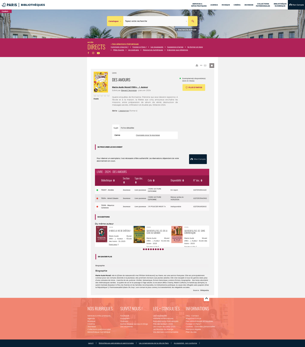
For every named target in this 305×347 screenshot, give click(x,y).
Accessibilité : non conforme (185, 343)
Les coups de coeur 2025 (164, 326)
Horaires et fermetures (163, 318)
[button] (296, 5)
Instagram (125, 318)
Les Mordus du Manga (163, 329)
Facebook (124, 316)
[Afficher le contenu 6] (153, 249)
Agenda (91, 318)
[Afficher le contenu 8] (158, 249)
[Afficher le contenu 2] (144, 249)
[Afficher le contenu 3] (146, 249)
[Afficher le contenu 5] (151, 249)
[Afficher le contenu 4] (148, 249)
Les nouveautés (160, 316)
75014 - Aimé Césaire (109, 198)
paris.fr (91, 343)
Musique (91, 321)
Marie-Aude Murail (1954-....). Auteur (130, 87)
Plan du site (191, 332)
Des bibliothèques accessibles (199, 321)
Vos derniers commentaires (165, 332)
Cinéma (91, 324)
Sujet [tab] (116, 128)
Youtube (124, 321)
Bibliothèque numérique (98, 332)
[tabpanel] (144, 135)
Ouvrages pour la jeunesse (148, 135)
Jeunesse (91, 326)
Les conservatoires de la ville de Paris (154, 343)
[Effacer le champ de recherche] (186, 21)
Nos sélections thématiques (165, 321)
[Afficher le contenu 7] (156, 249)
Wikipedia (204, 290)
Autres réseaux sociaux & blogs (134, 324)
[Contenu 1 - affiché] (141, 249)
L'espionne (124, 111)
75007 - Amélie (107, 190)
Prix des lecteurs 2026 (163, 324)
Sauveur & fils (152, 247)
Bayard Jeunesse (129, 90)
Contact (195, 316)
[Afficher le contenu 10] (163, 249)
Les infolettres (126, 326)
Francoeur (113, 244)
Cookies (189, 326)
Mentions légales (193, 329)
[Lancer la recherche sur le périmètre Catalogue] (193, 21)
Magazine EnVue (193, 318)
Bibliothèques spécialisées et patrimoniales (116, 343)
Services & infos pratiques (99, 316)
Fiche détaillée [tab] (127, 128)
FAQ (188, 316)
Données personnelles (205, 326)
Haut (206, 298)
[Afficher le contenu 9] (160, 249)
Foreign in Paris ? (193, 324)
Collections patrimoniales (99, 329)
